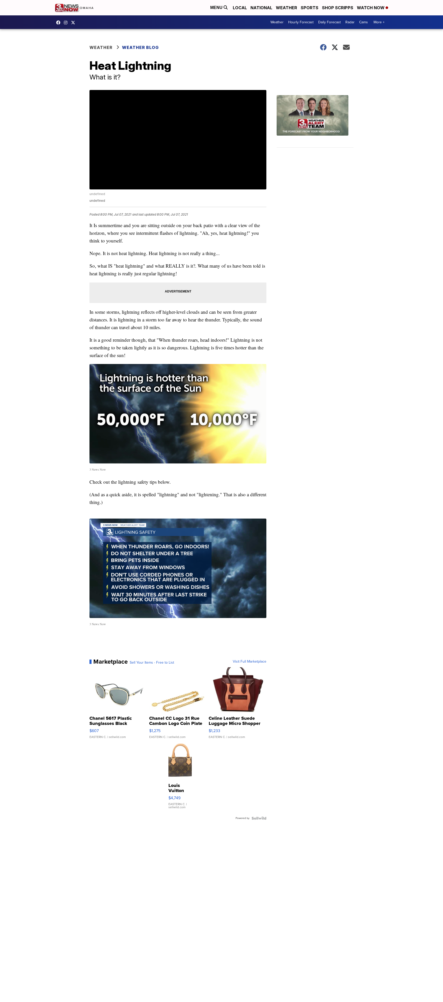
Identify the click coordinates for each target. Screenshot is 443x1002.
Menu (217, 7)
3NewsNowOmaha (74, 23)
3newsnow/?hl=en (67, 23)
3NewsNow (59, 23)
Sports (309, 7)
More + (379, 22)
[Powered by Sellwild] (258, 818)
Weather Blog (140, 47)
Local (240, 7)
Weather (286, 7)
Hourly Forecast (301, 22)
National (261, 7)
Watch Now (371, 7)
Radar (350, 22)
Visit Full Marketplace (249, 661)
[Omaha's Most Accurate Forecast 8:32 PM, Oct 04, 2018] (315, 121)
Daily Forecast (329, 22)
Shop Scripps (337, 7)
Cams (363, 22)
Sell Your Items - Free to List (152, 662)
